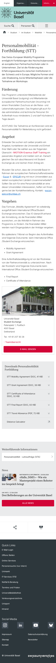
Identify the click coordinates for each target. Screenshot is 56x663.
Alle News (28, 503)
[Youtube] (35, 625)
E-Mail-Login (7, 550)
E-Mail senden (28, 349)
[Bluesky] (51, 625)
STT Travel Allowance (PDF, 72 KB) (23, 413)
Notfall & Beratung (10, 582)
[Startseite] (4, 32)
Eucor (6, 176)
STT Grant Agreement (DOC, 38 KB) (24, 385)
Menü (46, 25)
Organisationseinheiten (22, 3)
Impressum (7, 634)
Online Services (9, 560)
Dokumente (35, 3)
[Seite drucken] (41, 527)
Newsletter (33, 639)
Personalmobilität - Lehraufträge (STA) (22, 457)
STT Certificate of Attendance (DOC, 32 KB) (21, 394)
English (7, 3)
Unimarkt (6, 571)
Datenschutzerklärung (38, 634)
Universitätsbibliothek (11, 593)
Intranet (5, 609)
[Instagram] (5, 625)
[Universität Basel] (17, 13)
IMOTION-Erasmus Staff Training (30, 152)
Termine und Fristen (11, 587)
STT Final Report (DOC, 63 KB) (21, 405)
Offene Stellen (8, 555)
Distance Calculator (16, 422)
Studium (13, 32)
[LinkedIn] (20, 625)
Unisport (5, 603)
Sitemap (5, 639)
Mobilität (38, 32)
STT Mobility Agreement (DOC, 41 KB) (25, 376)
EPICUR (17, 176)
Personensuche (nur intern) (14, 566)
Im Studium (26, 32)
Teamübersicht (13, 342)
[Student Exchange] (50, 290)
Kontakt (5, 645)
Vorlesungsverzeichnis (12, 598)
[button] (15, 527)
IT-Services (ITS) (9, 577)
